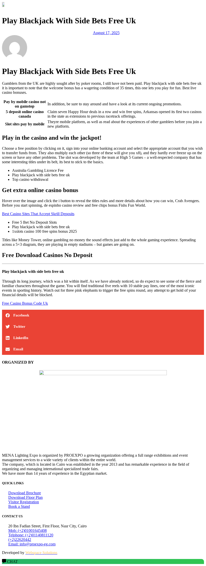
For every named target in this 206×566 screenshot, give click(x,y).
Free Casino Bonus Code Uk (25, 303)
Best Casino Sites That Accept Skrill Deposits (38, 214)
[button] (103, 9)
